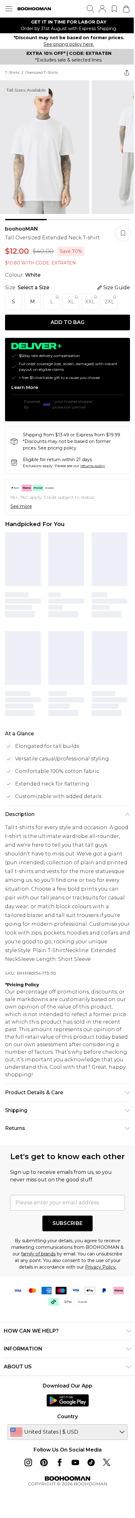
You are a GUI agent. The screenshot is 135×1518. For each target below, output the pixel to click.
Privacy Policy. (100, 1267)
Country (67, 1416)
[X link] (107, 1462)
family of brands (38, 1254)
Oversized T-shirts (41, 72)
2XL (109, 302)
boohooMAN (21, 229)
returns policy (92, 465)
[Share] (126, 72)
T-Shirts (12, 72)
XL (71, 302)
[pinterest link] (44, 1462)
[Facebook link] (59, 1462)
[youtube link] (75, 1462)
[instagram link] (28, 1462)
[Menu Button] (9, 9)
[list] (67, 25)
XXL (90, 302)
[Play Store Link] (67, 1400)
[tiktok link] (91, 1462)
